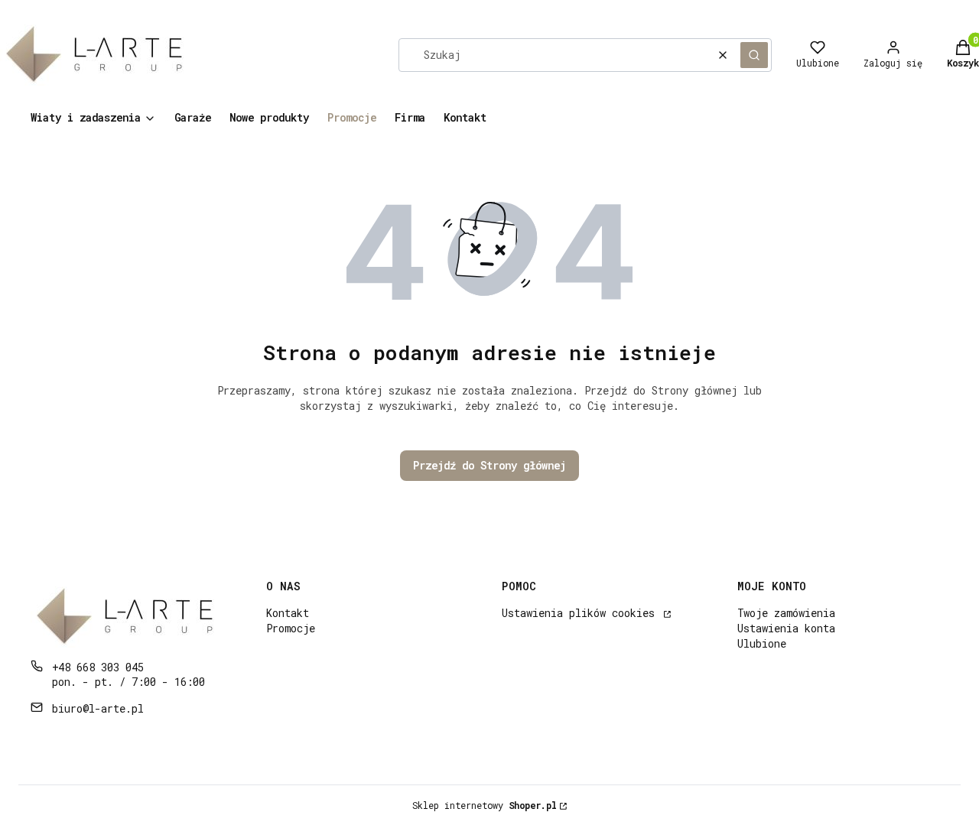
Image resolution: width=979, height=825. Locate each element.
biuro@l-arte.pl (98, 708)
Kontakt (287, 613)
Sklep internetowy (484, 805)
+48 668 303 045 (98, 667)
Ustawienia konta (786, 628)
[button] (754, 55)
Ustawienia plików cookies (581, 613)
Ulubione (761, 643)
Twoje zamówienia (786, 613)
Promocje (290, 628)
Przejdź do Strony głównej (489, 465)
